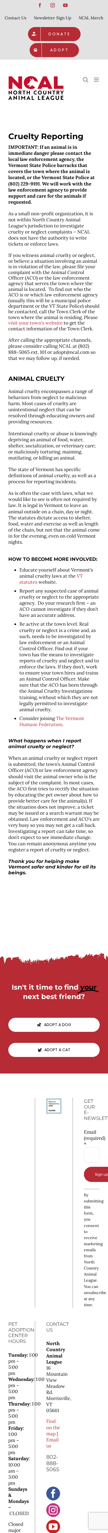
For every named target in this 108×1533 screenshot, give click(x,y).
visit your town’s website (35, 323)
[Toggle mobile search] (85, 80)
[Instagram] (53, 1510)
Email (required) (91, 1138)
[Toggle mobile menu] (97, 80)
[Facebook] (53, 1493)
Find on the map (53, 1427)
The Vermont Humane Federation (51, 721)
